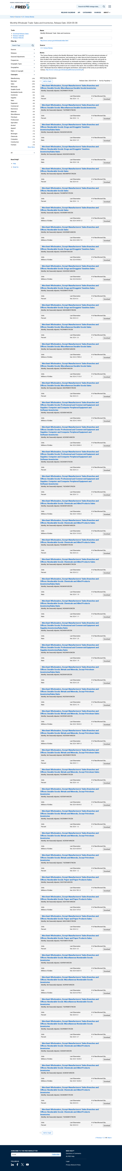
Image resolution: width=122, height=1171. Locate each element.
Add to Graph (47, 81)
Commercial (14, 106)
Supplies (13, 98)
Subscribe (55, 1154)
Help (14, 163)
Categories (87, 12)
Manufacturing (15, 78)
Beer (12, 131)
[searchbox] (91, 6)
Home (12, 17)
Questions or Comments (73, 1153)
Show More (31, 147)
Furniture (13, 145)
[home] (20, 6)
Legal (67, 1161)
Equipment (14, 103)
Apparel (13, 128)
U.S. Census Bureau (28, 17)
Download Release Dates (21, 34)
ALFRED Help (70, 1156)
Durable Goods (15, 89)
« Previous (98, 1138)
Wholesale (14, 87)
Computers (14, 139)
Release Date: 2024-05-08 (87, 81)
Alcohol (13, 125)
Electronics (14, 109)
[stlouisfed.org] (19, 2)
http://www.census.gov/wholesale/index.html (54, 40)
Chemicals (14, 136)
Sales (12, 84)
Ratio (12, 100)
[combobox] (91, 6)
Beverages (14, 134)
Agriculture (14, 122)
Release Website (18, 38)
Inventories (14, 95)
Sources (97, 12)
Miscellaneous (15, 114)
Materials (14, 111)
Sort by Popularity (104, 81)
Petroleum (14, 117)
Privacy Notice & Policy (73, 1165)
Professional (15, 120)
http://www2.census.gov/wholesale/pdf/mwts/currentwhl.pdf (64, 70)
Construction (15, 142)
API (79, 12)
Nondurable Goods (16, 92)
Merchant (14, 81)
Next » (110, 1138)
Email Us (15, 167)
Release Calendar (68, 12)
